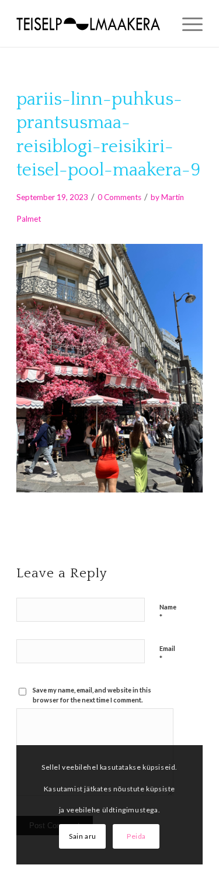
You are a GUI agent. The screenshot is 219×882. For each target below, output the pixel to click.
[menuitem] (187, 23)
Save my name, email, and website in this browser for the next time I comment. (92, 695)
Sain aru (82, 836)
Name (167, 612)
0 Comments (119, 197)
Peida (136, 836)
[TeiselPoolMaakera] (90, 23)
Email (167, 654)
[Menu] (187, 23)
